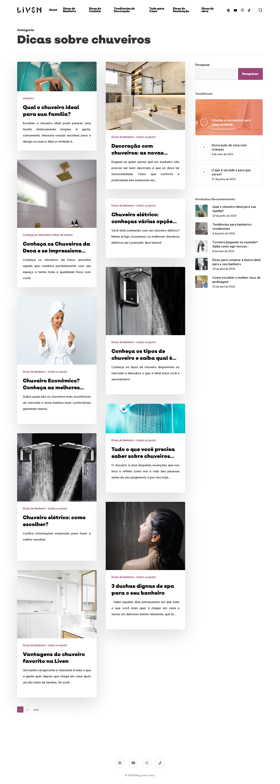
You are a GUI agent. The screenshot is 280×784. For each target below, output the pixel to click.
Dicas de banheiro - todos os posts (133, 137)
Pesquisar (202, 65)
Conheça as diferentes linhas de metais (48, 234)
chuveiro (28, 98)
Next (36, 709)
